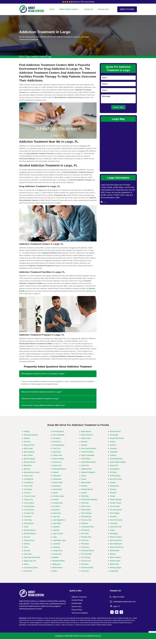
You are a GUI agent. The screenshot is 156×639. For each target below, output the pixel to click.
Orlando (84, 486)
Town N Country (116, 520)
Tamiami (113, 493)
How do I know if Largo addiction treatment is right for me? (43, 405)
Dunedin (27, 550)
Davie (26, 527)
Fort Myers (56, 438)
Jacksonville (57, 489)
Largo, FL (116, 606)
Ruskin (112, 442)
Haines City (57, 465)
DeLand (27, 537)
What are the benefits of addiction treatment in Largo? (41, 392)
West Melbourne (116, 544)
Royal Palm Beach (117, 438)
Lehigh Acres (57, 550)
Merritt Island (57, 567)
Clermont (27, 493)
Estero (26, 564)
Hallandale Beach (59, 469)
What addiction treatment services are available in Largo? (43, 374)
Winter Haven (115, 561)
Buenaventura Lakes (31, 472)
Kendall (55, 499)
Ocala (83, 476)
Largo (27, 57)
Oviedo (84, 493)
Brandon (27, 469)
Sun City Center (116, 479)
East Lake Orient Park (32, 557)
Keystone (56, 510)
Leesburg (56, 547)
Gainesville (57, 452)
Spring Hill (114, 465)
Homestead (57, 479)
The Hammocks (116, 510)
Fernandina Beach (31, 567)
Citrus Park (28, 486)
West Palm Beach (116, 547)
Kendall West (58, 503)
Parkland (84, 523)
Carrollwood (28, 479)
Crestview (27, 516)
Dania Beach (29, 523)
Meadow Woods (59, 561)
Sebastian (114, 452)
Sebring (113, 455)
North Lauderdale (87, 455)
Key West (56, 506)
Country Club (29, 513)
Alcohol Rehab (77, 600)
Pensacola (85, 530)
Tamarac (113, 489)
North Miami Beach (88, 462)
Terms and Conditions (80, 613)
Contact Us (88, 9)
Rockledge (114, 435)
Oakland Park (86, 469)
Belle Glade (28, 448)
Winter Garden (115, 557)
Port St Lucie (86, 561)
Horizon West (58, 482)
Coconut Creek (29, 496)
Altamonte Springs (31, 435)
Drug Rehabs (77, 603)
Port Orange (85, 557)
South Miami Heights (118, 462)
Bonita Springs (29, 459)
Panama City (86, 520)
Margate (56, 557)
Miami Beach (86, 431)
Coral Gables (29, 503)
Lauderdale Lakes (59, 540)
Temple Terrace (116, 503)
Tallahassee (114, 486)
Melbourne (57, 564)
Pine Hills (85, 533)
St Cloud (113, 472)
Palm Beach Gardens (89, 499)
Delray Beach (29, 540)
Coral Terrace (29, 510)
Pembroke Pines (87, 527)
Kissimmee (57, 513)
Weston (113, 554)
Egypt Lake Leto (30, 561)
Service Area (103, 9)
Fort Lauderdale (59, 435)
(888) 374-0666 (127, 9)
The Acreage (115, 506)
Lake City (56, 516)
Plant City (85, 540)
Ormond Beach (87, 489)
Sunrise (113, 482)
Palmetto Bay (86, 516)
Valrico (112, 530)
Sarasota (113, 448)
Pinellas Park (86, 537)
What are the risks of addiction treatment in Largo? (40, 398)
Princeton (85, 564)
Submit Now (118, 107)
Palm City (85, 503)
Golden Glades (58, 459)
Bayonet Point (29, 445)
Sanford (113, 445)
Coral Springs (29, 506)
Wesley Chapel (116, 537)
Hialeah (55, 472)
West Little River (116, 540)
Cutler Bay (28, 520)
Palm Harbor (86, 510)
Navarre (84, 445)
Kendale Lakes (58, 496)
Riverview (85, 571)
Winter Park (114, 564)
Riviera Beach (115, 431)
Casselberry (28, 482)
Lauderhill (56, 544)
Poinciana (85, 547)
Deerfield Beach (30, 533)
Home (51, 9)
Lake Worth (57, 523)
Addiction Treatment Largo (41, 57)
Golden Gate (57, 455)
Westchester (114, 550)
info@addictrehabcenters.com (124, 602)
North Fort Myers (87, 452)
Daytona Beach (30, 530)
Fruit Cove (56, 448)
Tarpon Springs (115, 499)
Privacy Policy (77, 610)
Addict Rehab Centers (68, 9)
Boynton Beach (29, 462)
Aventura (27, 442)
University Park (115, 527)
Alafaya (27, 431)
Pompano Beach (87, 550)
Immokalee (57, 486)
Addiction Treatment (79, 597)
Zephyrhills (114, 571)
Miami (55, 571)
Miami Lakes (86, 438)
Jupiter (55, 493)
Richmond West (87, 567)
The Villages (114, 513)
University (113, 523)
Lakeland (56, 527)
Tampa (112, 496)
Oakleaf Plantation (88, 472)
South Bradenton (116, 459)
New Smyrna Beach (88, 448)
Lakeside (56, 530)
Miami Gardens (87, 435)
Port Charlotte (86, 554)
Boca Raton (28, 455)
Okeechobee (86, 482)
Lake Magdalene (59, 520)
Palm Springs (86, 513)
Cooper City (28, 499)
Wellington (114, 533)
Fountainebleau (58, 445)
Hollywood (57, 476)
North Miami (85, 459)
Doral (26, 547)
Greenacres (57, 462)
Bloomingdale (29, 452)
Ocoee (83, 479)
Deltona (27, 544)
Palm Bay (85, 496)
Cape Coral (28, 476)
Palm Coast (85, 506)
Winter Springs (115, 567)
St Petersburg (115, 476)
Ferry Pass (28, 571)
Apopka (27, 438)
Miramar (84, 442)
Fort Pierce (57, 442)
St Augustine (114, 469)
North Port (85, 465)
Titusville (113, 516)
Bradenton (28, 465)
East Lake (27, 554)
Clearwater (28, 489)
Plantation (85, 544)
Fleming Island (58, 431)
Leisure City (57, 554)
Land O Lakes (58, 533)
